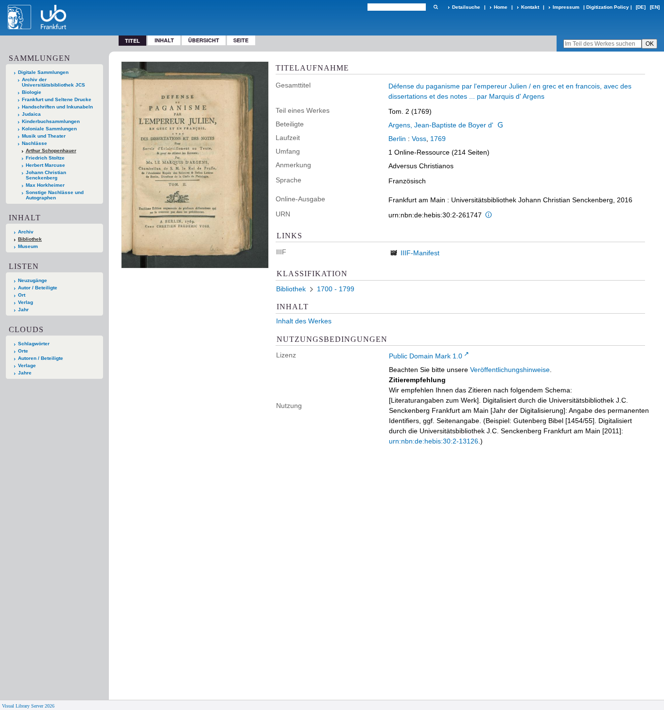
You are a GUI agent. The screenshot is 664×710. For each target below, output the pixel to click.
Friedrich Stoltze (45, 157)
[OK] (435, 7)
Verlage (27, 365)
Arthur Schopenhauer (51, 150)
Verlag (25, 302)
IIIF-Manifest (420, 253)
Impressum (566, 7)
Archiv (26, 231)
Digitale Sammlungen (43, 72)
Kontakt (530, 7)
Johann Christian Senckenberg (46, 175)
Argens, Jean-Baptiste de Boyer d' (440, 125)
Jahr (23, 309)
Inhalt (164, 40)
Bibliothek (30, 239)
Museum (28, 246)
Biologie (31, 92)
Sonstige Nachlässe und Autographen (55, 195)
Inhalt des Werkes (304, 321)
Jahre (25, 372)
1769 (438, 138)
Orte (23, 351)
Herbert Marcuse (45, 165)
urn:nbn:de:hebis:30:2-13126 (433, 441)
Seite (240, 40)
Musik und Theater (44, 136)
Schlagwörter (34, 343)
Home (500, 7)
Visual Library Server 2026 (28, 706)
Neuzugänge (32, 280)
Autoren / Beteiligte (40, 358)
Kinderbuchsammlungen (51, 121)
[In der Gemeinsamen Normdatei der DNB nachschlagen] (500, 125)
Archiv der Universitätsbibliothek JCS (53, 82)
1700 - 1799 (335, 289)
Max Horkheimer (45, 185)
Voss (419, 138)
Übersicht (203, 40)
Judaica (31, 114)
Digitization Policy (607, 7)
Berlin (397, 138)
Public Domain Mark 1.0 (425, 356)
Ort (21, 295)
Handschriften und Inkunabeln (57, 106)
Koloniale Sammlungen (49, 128)
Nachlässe (34, 143)
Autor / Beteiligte (37, 287)
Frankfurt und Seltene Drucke (56, 99)
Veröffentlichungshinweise (510, 369)
